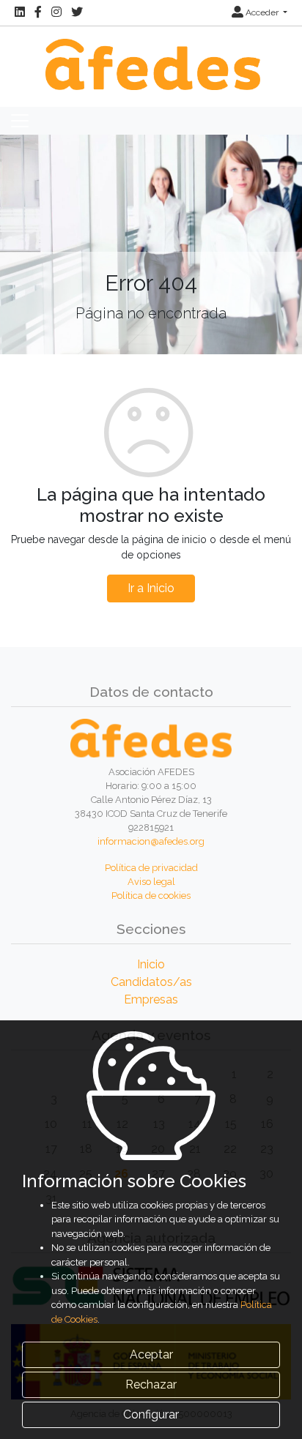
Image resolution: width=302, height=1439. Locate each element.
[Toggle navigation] (20, 121)
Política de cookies (151, 895)
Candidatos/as (151, 982)
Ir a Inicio (151, 588)
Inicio (151, 964)
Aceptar (151, 1354)
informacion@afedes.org (151, 841)
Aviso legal (151, 881)
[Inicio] (151, 57)
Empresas (151, 999)
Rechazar (151, 1384)
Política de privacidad (151, 867)
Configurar (151, 1414)
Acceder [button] (262, 12)
